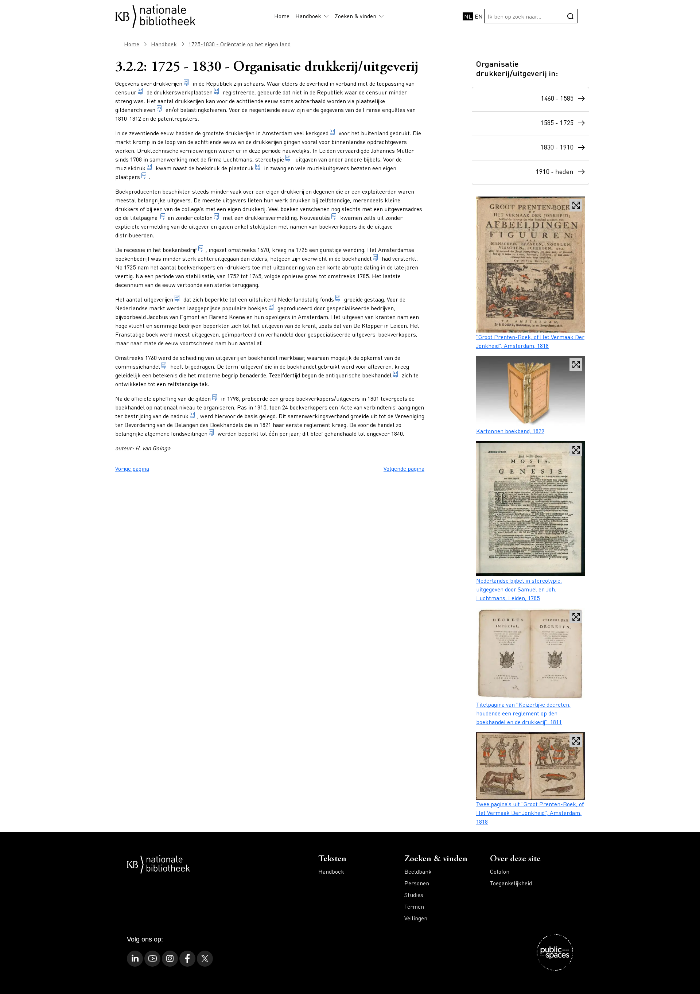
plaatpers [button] (127, 176)
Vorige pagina (132, 468)
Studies (413, 894)
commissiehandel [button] (137, 366)
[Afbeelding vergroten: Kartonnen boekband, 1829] (530, 391)
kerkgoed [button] (317, 133)
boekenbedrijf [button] (180, 249)
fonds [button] (327, 299)
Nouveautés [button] (315, 217)
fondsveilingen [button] (189, 433)
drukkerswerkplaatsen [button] (183, 92)
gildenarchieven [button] (135, 109)
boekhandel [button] (357, 258)
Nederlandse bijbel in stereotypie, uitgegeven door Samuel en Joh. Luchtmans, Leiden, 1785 (519, 589)
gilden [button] (203, 398)
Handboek (308, 16)
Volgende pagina (404, 468)
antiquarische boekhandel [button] (359, 375)
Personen (416, 883)
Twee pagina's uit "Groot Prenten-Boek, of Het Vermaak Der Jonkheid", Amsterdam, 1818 (530, 812)
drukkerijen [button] (167, 83)
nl (468, 16)
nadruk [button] (179, 416)
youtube (152, 959)
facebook (187, 959)
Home (281, 16)
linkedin (135, 959)
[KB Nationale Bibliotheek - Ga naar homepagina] (155, 15)
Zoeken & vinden (355, 16)
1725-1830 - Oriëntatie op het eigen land (239, 44)
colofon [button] (203, 217)
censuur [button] (125, 92)
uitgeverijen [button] (158, 299)
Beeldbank (418, 871)
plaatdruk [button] (241, 168)
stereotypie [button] (269, 159)
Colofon (499, 871)
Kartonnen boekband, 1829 (510, 431)
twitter (205, 959)
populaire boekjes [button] (244, 308)
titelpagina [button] (144, 217)
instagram (170, 959)
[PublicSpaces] (555, 952)
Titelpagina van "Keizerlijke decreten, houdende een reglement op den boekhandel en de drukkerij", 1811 (523, 713)
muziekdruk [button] (130, 168)
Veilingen (415, 918)
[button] (325, 16)
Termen (414, 906)
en (479, 16)
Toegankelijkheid (511, 883)
